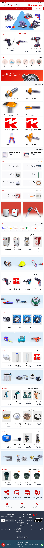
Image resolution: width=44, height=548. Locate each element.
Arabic (2, 2)
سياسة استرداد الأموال (20, 522)
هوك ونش (29, 401)
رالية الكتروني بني (8, 423)
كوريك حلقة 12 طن (7, 401)
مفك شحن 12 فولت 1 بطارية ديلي (24, 49)
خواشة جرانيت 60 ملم (17, 482)
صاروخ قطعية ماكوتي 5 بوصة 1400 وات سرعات (27, 288)
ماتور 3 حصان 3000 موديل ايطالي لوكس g (37, 445)
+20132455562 (40, 2)
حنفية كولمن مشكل (38, 363)
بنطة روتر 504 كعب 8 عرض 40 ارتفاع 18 (33, 144)
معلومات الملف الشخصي (29, 517)
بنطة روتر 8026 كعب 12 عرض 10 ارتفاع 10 (11, 129)
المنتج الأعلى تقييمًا (29, 523)
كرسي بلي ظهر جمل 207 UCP (27, 326)
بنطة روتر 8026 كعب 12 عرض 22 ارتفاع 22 (32, 114)
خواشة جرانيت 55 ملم (27, 482)
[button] (38, 520)
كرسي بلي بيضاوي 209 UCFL (37, 326)
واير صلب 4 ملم (38, 401)
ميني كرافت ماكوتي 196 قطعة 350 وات (38, 288)
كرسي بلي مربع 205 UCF (17, 326)
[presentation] (4, 20)
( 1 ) (29, 196)
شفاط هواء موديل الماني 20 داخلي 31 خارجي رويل (28, 445)
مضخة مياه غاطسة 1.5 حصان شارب (7, 445)
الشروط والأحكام (21, 517)
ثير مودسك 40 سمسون (27, 423)
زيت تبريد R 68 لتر (38, 423)
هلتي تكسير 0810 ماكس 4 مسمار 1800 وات (7, 288)
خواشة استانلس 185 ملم (37, 483)
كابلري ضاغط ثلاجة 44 (40, 152)
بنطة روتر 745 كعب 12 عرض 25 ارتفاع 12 (11, 98)
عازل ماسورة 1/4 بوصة (17, 423)
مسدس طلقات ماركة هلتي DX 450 (10, 49)
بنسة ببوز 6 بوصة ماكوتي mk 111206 (11, 144)
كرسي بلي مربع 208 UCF (7, 326)
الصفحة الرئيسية (25, 8)
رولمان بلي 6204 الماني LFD (37, 48)
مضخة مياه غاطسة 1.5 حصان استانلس (17, 445)
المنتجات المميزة (29, 518)
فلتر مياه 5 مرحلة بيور (17, 363)
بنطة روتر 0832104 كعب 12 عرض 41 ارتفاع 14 (11, 114)
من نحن (23, 516)
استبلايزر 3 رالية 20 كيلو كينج (17, 248)
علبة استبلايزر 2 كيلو (27, 248)
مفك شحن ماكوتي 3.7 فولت (17, 288)
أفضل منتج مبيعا (29, 520)
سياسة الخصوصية (21, 519)
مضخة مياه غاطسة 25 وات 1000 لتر (20, 152)
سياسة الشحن (22, 525)
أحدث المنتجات (29, 521)
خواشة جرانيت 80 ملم (7, 482)
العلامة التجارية (18, 8)
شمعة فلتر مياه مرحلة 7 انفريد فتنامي (7, 364)
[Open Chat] (3, 545)
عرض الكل (4, 34)
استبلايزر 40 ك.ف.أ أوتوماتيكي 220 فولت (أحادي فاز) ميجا (37, 248)
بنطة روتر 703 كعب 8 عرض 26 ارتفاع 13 (33, 98)
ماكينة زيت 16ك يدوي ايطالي (17, 402)
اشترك (3, 520)
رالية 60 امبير (8, 248)
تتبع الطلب (30, 525)
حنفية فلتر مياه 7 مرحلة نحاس (28, 364)
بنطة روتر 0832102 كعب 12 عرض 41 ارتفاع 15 (33, 129)
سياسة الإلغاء (22, 523)
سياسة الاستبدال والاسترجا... (19, 520)
